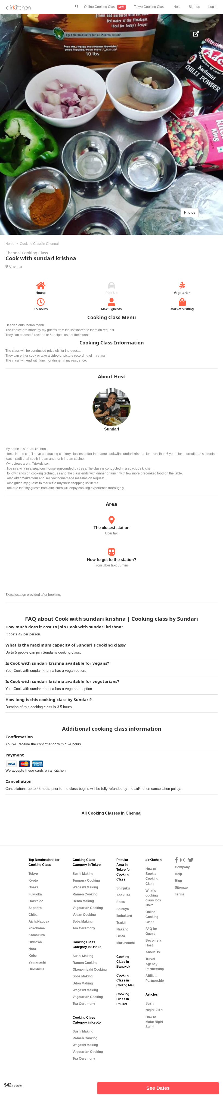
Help (177, 7)
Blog (178, 881)
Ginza (120, 936)
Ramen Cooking (85, 894)
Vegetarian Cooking (88, 908)
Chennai (15, 266)
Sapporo (35, 908)
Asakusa (123, 895)
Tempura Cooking (86, 880)
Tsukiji (121, 922)
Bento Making (83, 901)
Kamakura (37, 935)
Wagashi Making (85, 887)
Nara (32, 949)
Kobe (33, 956)
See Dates (158, 1088)
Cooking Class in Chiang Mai (125, 980)
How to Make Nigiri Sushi (154, 1022)
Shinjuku (123, 888)
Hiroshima (37, 969)
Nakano (122, 929)
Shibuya (122, 909)
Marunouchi (125, 943)
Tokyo (33, 874)
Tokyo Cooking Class (149, 7)
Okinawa (35, 942)
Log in (213, 7)
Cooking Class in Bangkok (123, 961)
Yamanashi (37, 962)
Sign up (194, 7)
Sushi (149, 1003)
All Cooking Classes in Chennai (111, 813)
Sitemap (181, 887)
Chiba (33, 915)
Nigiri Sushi (154, 1010)
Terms (180, 894)
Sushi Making (83, 874)
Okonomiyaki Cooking (90, 969)
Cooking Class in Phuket (122, 999)
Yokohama (37, 928)
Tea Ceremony (84, 928)
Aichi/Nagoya (39, 921)
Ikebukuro (124, 916)
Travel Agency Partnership (154, 964)
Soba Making (82, 921)
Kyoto (33, 880)
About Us (152, 952)
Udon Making (83, 983)
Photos (189, 212)
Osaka (34, 887)
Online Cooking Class (104, 7)
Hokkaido (36, 901)
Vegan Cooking (84, 915)
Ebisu (120, 902)
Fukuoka (35, 894)
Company (182, 867)
